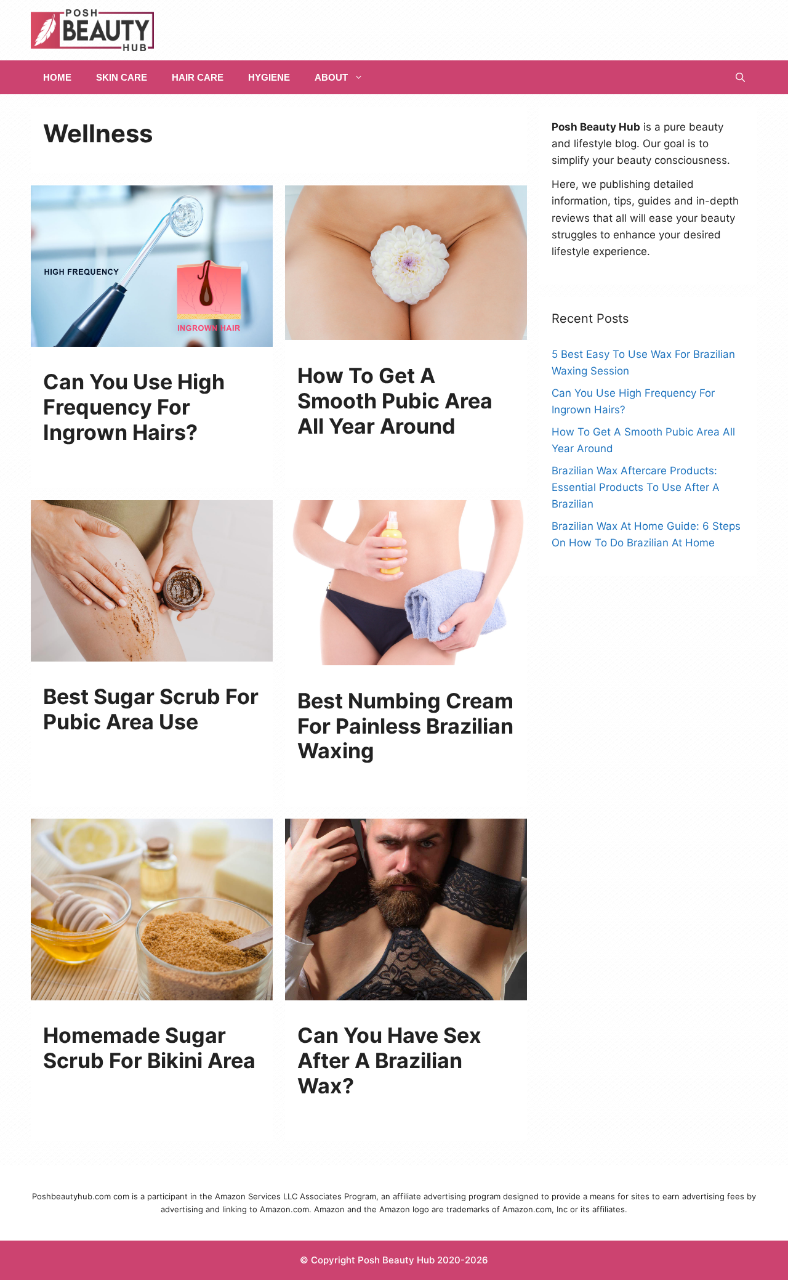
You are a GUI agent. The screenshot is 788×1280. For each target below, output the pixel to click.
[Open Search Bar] (740, 77)
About (331, 77)
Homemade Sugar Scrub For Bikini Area (149, 1048)
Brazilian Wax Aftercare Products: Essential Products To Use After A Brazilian (636, 487)
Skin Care (121, 77)
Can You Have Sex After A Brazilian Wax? (389, 1060)
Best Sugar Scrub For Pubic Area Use (151, 709)
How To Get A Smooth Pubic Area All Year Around (394, 401)
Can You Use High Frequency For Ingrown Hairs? (134, 407)
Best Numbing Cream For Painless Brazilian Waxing (405, 726)
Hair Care (197, 77)
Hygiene (269, 77)
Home (57, 77)
